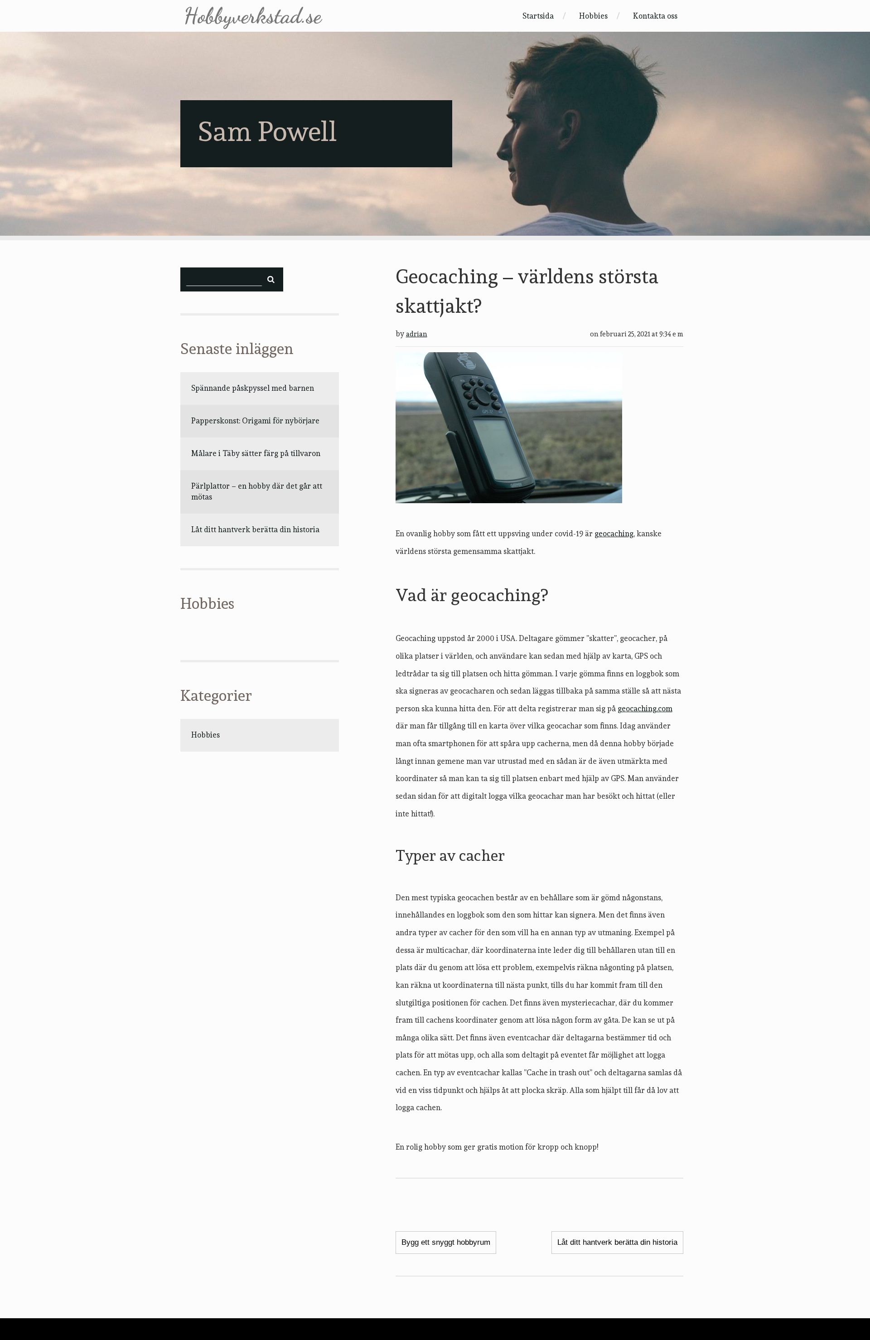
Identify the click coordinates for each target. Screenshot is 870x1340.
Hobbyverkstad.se (252, 16)
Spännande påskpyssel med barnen (252, 388)
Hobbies (593, 15)
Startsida (538, 15)
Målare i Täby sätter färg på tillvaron (255, 453)
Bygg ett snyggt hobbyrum (445, 1242)
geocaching (613, 533)
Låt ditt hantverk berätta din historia (255, 529)
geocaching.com (645, 708)
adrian (416, 334)
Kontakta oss (655, 15)
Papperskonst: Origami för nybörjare (255, 420)
